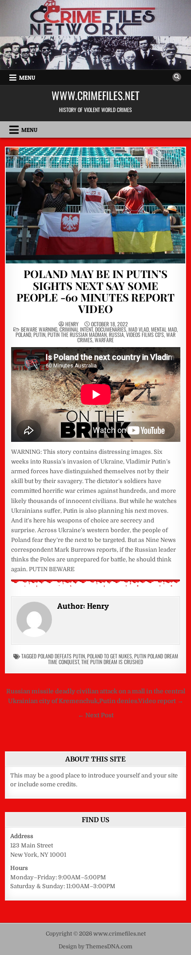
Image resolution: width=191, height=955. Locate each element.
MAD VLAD (138, 329)
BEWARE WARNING (39, 329)
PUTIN (39, 334)
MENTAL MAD (164, 329)
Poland (23, 334)
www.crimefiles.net (95, 95)
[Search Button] (176, 77)
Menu (27, 77)
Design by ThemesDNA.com (95, 946)
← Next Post (96, 715)
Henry (72, 324)
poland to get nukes (109, 656)
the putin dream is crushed (112, 661)
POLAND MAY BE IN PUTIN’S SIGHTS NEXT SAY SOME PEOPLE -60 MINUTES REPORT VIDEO (95, 291)
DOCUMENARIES (110, 329)
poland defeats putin (61, 656)
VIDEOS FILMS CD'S (145, 334)
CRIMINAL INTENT (76, 329)
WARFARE (104, 340)
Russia (116, 334)
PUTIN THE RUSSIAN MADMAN (77, 334)
